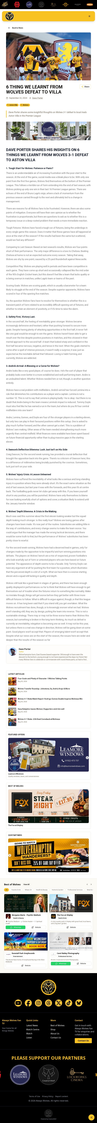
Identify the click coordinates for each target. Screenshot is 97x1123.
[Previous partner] (9, 875)
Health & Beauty (41, 910)
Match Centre (32, 1049)
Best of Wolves (58, 1045)
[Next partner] (87, 875)
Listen (29, 1057)
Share (86, 87)
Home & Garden (57, 910)
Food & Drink (16, 910)
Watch (29, 1053)
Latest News (32, 1045)
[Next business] (87, 757)
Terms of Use (34, 1116)
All (6, 910)
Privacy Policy (47, 1116)
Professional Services (75, 910)
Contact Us (56, 1057)
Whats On (28, 910)
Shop (53, 1049)
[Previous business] (9, 757)
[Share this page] (91, 1117)
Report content (61, 1116)
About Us (55, 1053)
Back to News (17, 28)
